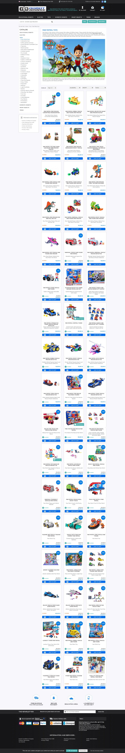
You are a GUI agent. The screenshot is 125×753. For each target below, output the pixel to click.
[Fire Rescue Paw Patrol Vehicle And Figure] (96, 418)
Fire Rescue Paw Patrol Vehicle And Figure (96, 429)
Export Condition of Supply (28, 120)
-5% (58, 411)
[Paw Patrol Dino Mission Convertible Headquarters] (51, 100)
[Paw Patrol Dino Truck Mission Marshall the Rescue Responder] (96, 135)
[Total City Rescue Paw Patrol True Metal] (96, 664)
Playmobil (23, 83)
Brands (97, 17)
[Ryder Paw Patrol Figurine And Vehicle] (73, 664)
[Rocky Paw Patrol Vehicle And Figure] (96, 453)
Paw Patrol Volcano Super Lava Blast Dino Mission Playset (51, 148)
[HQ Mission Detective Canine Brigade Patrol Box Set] (73, 276)
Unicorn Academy (26, 61)
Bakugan (23, 77)
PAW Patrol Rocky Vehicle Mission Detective (74, 359)
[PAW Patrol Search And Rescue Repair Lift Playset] (96, 276)
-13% (58, 447)
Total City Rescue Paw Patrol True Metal (96, 676)
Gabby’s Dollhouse (26, 59)
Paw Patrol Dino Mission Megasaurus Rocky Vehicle (73, 147)
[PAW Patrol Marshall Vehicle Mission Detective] (96, 241)
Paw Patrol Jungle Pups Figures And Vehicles (96, 570)
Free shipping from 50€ (46, 1)
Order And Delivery (26, 126)
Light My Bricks (25, 87)
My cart (102, 8)
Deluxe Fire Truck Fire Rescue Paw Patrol (51, 429)
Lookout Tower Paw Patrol (51, 640)
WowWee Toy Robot (26, 92)
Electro (40, 17)
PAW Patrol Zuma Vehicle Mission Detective (51, 394)
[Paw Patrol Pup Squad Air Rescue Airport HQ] (51, 453)
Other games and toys (27, 42)
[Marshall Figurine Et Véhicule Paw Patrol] (51, 488)
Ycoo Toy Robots (25, 80)
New (84, 21)
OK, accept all (72, 750)
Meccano (23, 70)
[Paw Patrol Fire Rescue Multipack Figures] (73, 382)
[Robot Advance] (32, 8)
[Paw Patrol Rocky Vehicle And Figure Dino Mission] (96, 206)
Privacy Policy (25, 129)
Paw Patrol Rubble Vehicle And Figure (73, 641)
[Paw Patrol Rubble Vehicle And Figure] (73, 629)
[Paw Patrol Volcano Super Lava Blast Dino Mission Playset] (51, 135)
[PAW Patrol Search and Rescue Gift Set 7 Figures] (96, 312)
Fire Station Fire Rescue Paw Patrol (74, 429)
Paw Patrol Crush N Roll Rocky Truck (73, 500)
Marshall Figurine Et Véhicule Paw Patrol (51, 500)
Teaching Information (27, 124)
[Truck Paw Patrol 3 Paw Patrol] (96, 488)
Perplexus (23, 65)
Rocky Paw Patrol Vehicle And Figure (96, 464)
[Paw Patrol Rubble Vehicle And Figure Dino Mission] (73, 100)
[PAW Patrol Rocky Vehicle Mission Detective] (73, 347)
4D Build (23, 66)
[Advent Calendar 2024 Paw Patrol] (51, 559)
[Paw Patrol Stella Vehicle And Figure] (96, 629)
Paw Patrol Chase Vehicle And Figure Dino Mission (74, 182)
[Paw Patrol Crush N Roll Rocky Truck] (73, 488)
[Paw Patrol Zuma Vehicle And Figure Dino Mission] (51, 171)
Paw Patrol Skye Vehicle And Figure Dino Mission (51, 253)
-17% (58, 623)
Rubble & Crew (25, 58)
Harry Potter (24, 82)
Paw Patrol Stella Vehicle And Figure (96, 641)
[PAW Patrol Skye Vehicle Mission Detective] (96, 347)
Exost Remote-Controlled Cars (29, 44)
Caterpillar (24, 75)
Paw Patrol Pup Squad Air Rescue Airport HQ (51, 464)
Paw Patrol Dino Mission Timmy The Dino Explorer (96, 182)
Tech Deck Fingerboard (27, 49)
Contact (92, 10)
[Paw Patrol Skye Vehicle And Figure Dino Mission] (51, 241)
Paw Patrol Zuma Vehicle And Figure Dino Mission (51, 182)
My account (82, 10)
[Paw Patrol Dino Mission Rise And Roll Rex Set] (51, 206)
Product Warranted (26, 127)
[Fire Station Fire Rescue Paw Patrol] (73, 418)
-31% (103, 552)
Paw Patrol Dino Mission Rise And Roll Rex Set (51, 218)
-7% (81, 235)
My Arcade (24, 53)
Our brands (22, 742)
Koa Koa (23, 94)
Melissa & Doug (25, 54)
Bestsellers (102, 21)
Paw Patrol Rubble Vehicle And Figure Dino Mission (73, 112)
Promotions (92, 21)
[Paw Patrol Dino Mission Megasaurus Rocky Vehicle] (73, 135)
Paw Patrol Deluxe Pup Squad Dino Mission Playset (96, 112)
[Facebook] (102, 2)
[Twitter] (105, 2)
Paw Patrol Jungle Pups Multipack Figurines (73, 570)
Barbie (23, 88)
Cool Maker (24, 73)
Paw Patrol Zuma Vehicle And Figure (96, 535)
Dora (22, 56)
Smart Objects (77, 17)
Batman (23, 85)
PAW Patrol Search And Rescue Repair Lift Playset (96, 288)
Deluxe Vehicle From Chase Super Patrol (51, 606)
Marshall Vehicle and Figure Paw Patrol (74, 253)
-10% (58, 94)
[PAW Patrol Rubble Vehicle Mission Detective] (51, 347)
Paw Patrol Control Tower (73, 323)
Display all (43, 87)
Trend (88, 17)
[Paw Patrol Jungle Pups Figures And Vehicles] (96, 559)
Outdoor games (25, 51)
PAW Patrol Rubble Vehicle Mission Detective (51, 359)
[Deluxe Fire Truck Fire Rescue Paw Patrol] (51, 418)
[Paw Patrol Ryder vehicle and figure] (51, 276)
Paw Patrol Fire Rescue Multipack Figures (74, 394)
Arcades (23, 95)
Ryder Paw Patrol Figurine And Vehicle (74, 676)
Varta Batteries (25, 97)
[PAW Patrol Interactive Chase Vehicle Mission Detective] (51, 312)
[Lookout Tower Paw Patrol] (51, 629)
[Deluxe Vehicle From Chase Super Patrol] (51, 594)
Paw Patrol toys (25, 39)
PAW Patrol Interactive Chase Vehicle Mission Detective (51, 324)
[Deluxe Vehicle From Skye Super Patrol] (73, 594)
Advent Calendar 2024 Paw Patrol (51, 570)
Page (49, 87)
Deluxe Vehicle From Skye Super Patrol (74, 606)
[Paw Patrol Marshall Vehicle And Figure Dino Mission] (73, 206)
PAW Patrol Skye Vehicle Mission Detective (96, 359)
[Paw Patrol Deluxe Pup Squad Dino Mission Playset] (96, 100)
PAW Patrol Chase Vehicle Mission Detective (96, 394)
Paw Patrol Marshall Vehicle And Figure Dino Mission (74, 218)
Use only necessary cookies (96, 750)
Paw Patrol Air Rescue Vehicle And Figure (74, 464)
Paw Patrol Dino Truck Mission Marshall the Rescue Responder (96, 148)
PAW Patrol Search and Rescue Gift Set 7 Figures (96, 323)
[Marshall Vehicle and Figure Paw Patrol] (73, 241)
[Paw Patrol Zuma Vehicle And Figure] (96, 523)
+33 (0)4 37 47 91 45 (66, 1)
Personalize (83, 750)
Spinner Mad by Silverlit (27, 90)
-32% (80, 517)
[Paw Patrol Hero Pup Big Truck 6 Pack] (96, 594)
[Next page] (55, 87)
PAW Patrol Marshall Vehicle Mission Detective (96, 253)
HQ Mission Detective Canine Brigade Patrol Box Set (73, 288)
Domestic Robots (61, 17)
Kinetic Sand (24, 63)
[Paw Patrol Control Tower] (73, 312)
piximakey (24, 78)
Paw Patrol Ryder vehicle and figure (51, 288)
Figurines (23, 46)
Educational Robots (26, 17)
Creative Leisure (25, 71)
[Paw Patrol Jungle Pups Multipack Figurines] (73, 559)
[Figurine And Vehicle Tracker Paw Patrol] (51, 523)
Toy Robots (24, 99)
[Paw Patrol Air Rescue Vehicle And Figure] (73, 453)
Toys (49, 17)
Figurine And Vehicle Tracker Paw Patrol (51, 535)
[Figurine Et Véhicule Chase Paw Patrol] (51, 664)
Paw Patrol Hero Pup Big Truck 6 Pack (96, 606)
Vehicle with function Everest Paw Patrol (74, 535)
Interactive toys (25, 41)
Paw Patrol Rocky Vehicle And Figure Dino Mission (96, 218)
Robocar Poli (24, 68)
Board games (24, 47)
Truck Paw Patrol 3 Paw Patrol (96, 500)
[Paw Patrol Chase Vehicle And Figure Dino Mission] (73, 171)
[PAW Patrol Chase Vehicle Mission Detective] (96, 382)
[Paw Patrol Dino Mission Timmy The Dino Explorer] (96, 171)
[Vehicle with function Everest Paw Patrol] (73, 523)
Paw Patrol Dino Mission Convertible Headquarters (51, 112)
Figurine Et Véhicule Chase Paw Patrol (51, 676)
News (87, 740)
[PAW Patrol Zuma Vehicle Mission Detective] (51, 382)
